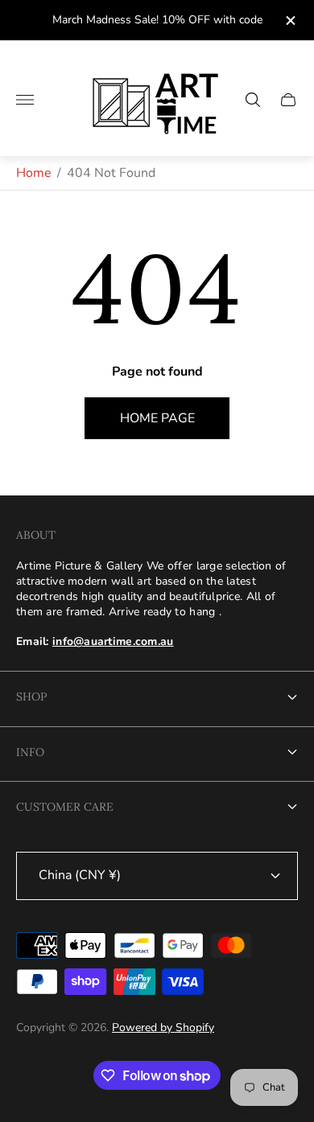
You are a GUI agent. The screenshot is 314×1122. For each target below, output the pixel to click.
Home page (157, 418)
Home (34, 173)
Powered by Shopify (163, 1027)
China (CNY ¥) (80, 875)
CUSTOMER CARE (65, 806)
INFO (30, 752)
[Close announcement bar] (289, 20)
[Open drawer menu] (25, 99)
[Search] (253, 99)
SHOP (31, 696)
